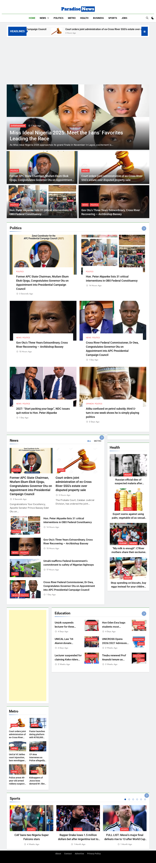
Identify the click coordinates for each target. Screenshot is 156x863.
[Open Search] (147, 18)
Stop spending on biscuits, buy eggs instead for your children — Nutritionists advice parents (128, 586)
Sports (112, 18)
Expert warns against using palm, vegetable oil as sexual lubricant (128, 518)
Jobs (124, 18)
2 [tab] (129, 799)
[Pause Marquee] (144, 31)
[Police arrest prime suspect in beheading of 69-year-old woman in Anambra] (78, 117)
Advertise (79, 853)
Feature (123, 543)
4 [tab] (137, 799)
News (43, 18)
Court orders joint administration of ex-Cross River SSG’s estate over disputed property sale (84, 29)
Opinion (90, 403)
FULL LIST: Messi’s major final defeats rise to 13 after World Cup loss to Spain (124, 839)
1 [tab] (125, 799)
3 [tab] (133, 799)
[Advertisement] (78, 60)
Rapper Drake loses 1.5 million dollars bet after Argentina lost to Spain (78, 839)
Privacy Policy (94, 853)
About (58, 853)
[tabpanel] (31, 825)
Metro (72, 18)
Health (84, 18)
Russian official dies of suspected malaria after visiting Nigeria (128, 483)
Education (91, 623)
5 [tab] (141, 799)
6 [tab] (145, 799)
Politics (58, 18)
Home (32, 18)
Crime (13, 125)
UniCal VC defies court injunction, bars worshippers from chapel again (17, 760)
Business (98, 18)
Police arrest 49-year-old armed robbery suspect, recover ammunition (17, 783)
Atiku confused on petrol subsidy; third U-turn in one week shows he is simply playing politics (112, 412)
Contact (68, 853)
